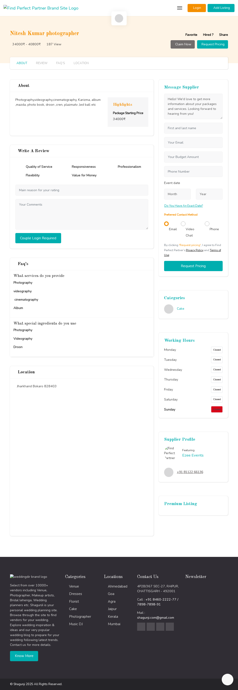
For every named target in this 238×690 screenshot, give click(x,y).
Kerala (113, 616)
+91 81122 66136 (190, 472)
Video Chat (190, 232)
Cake (180, 309)
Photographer (80, 616)
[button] (197, 8)
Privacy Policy (194, 250)
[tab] (119, 18)
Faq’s (60, 63)
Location (81, 63)
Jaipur (112, 609)
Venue (74, 586)
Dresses (75, 593)
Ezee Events (193, 455)
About (22, 63)
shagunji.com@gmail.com (155, 617)
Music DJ (76, 624)
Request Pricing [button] (193, 266)
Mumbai (114, 624)
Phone (214, 229)
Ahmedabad (117, 586)
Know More (24, 656)
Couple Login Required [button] (38, 238)
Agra (112, 601)
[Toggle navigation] (179, 8)
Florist (74, 601)
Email (173, 229)
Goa (111, 593)
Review (41, 63)
